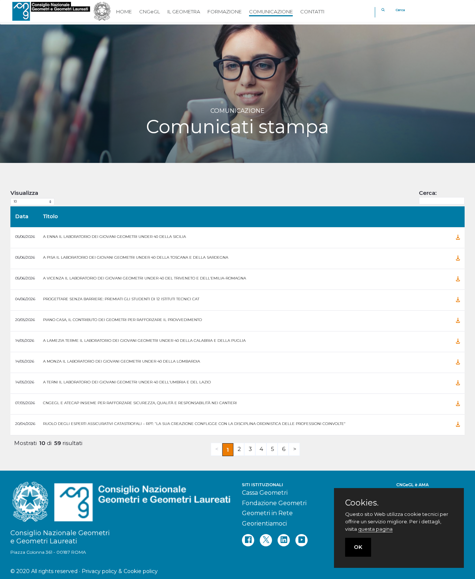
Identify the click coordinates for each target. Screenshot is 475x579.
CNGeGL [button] (149, 11)
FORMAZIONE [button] (224, 11)
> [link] (295, 448)
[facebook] (248, 540)
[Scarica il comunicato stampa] (458, 237)
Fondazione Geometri (274, 503)
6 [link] (284, 448)
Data (22, 216)
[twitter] (266, 540)
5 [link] (273, 448)
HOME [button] (124, 11)
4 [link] (261, 448)
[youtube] (301, 540)
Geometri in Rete (267, 513)
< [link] (217, 448)
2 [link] (239, 448)
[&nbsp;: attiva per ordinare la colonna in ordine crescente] (447, 216)
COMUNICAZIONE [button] (271, 11)
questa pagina (375, 529)
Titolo (50, 216)
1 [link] (228, 449)
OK (358, 547)
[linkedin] (284, 540)
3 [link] (250, 448)
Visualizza (24, 192)
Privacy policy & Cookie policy (120, 571)
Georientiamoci (264, 523)
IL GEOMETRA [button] (183, 11)
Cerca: (428, 192)
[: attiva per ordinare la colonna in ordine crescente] (458, 216)
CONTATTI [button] (312, 11)
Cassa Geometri (265, 492)
